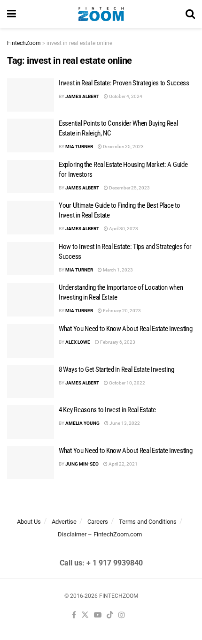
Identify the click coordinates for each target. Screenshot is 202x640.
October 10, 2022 (126, 382)
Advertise (64, 521)
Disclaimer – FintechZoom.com (100, 534)
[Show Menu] (11, 14)
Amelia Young (82, 423)
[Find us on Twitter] (85, 615)
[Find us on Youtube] (97, 615)
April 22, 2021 (123, 464)
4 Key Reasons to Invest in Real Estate (107, 410)
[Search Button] (190, 14)
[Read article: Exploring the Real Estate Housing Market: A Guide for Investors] (30, 177)
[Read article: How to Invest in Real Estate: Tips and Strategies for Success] (30, 259)
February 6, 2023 (117, 342)
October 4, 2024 (125, 96)
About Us (29, 521)
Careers (97, 521)
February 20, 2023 (121, 310)
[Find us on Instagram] (121, 615)
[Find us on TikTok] (110, 615)
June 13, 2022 (124, 423)
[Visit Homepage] (100, 14)
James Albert (82, 96)
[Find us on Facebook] (74, 615)
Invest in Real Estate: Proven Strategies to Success (124, 83)
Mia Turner (79, 146)
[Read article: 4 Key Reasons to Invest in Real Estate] (30, 422)
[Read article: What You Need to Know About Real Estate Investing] (30, 341)
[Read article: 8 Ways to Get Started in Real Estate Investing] (30, 382)
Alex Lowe (77, 342)
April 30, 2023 (123, 228)
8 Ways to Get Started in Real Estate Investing (116, 369)
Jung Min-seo (82, 464)
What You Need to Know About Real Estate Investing (125, 328)
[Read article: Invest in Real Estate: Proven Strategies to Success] (30, 95)
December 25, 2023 (123, 146)
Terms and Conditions (148, 521)
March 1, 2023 (117, 269)
